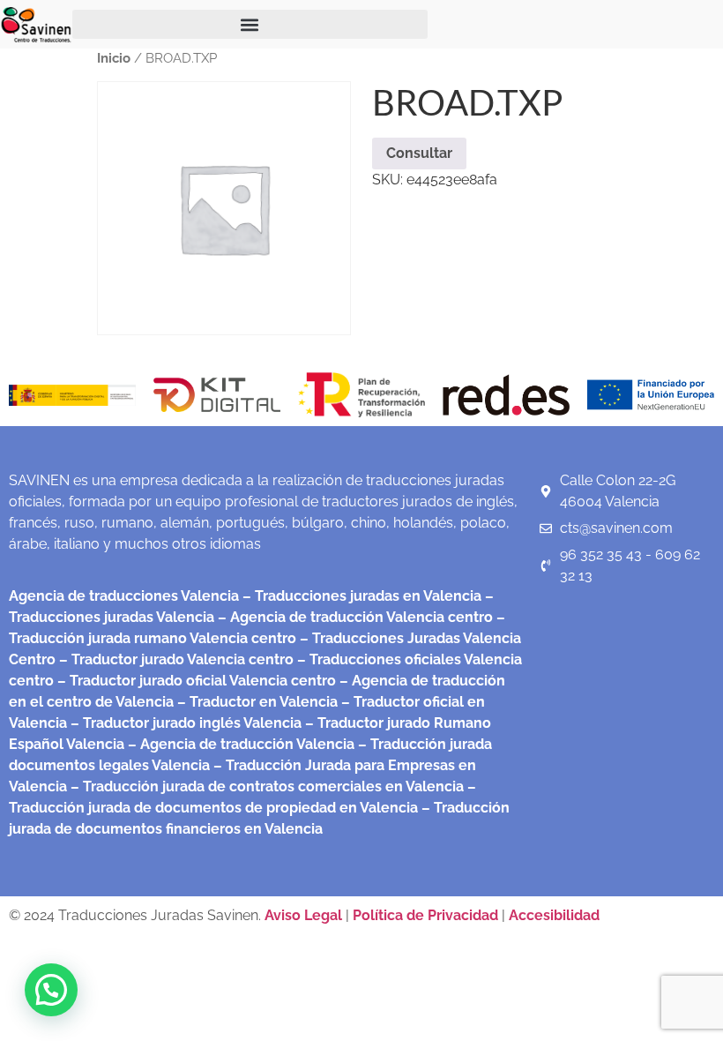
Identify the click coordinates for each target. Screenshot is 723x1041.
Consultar (419, 153)
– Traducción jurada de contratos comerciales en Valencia (265, 786)
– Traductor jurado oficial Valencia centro (195, 680)
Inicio (113, 57)
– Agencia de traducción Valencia (239, 744)
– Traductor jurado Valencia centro (175, 659)
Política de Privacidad (425, 915)
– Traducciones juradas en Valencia (360, 596)
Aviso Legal (305, 915)
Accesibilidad (554, 915)
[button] (250, 24)
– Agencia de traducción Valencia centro (353, 617)
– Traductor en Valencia (256, 701)
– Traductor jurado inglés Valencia (186, 723)
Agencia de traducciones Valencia (124, 596)
